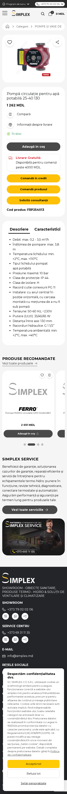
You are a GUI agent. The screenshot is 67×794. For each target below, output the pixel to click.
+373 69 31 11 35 (18, 632)
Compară (24, 114)
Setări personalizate (33, 783)
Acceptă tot (33, 764)
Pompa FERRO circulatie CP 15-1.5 (28, 413)
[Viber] (5, 616)
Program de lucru (15, 4)
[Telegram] (25, 616)
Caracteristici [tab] (47, 229)
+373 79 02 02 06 (50, 4)
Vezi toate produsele (17, 363)
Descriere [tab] (19, 229)
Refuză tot (34, 773)
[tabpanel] (33, 287)
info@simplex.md (20, 656)
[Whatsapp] (15, 616)
